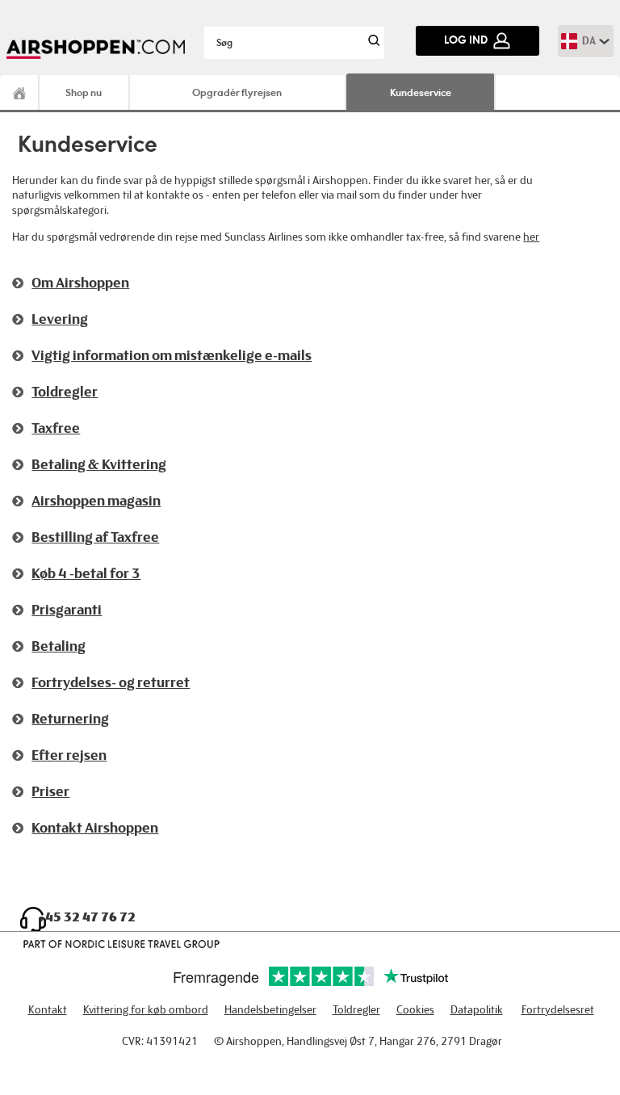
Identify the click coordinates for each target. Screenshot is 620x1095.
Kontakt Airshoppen (94, 828)
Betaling (58, 646)
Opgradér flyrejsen (237, 92)
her (531, 236)
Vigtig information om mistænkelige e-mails (171, 355)
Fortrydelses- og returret (110, 682)
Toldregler (64, 392)
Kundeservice (420, 92)
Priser (50, 791)
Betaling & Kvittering (98, 464)
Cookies (415, 1010)
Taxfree (55, 428)
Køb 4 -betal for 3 (85, 573)
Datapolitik (476, 1010)
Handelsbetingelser (270, 1010)
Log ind (466, 40)
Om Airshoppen (80, 283)
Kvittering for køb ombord (145, 1010)
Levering (59, 319)
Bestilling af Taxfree (95, 537)
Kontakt (47, 1010)
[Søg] (371, 43)
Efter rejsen (69, 755)
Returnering (70, 719)
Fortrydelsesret (558, 1010)
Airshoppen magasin (96, 501)
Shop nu (83, 92)
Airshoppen (20, 92)
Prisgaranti (66, 610)
